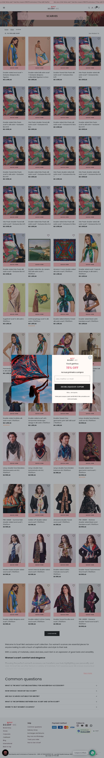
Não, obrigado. (72, 392)
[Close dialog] (90, 357)
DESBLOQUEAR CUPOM (72, 387)
